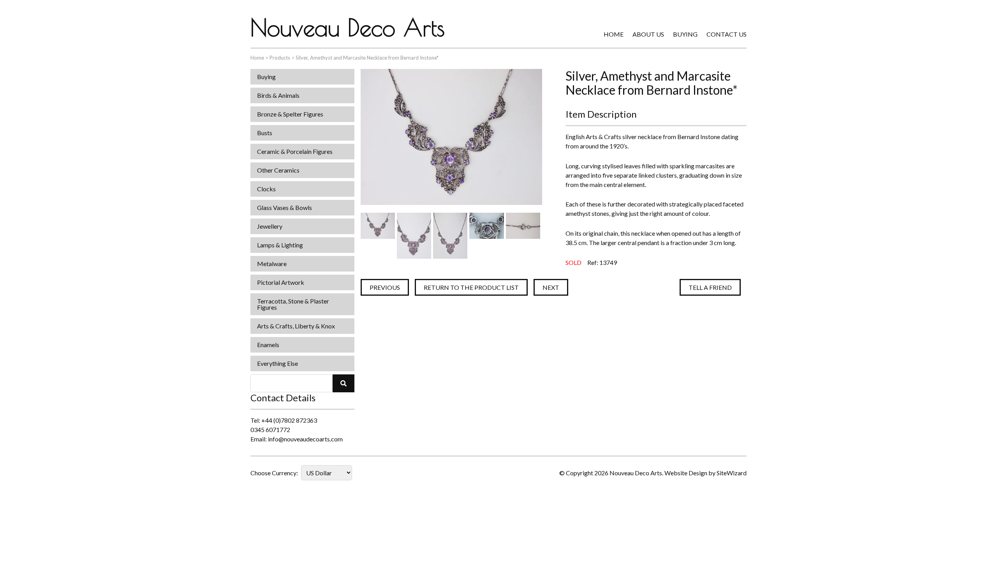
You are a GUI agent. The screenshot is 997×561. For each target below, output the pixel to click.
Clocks (266, 188)
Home (614, 34)
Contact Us (726, 34)
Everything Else (277, 363)
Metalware (272, 263)
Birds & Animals (278, 95)
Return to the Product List (471, 287)
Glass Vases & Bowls (284, 207)
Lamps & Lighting (280, 245)
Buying (685, 34)
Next (551, 287)
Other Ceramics (278, 170)
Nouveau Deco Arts (347, 27)
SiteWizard (732, 472)
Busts (264, 132)
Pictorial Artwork (280, 282)
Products (280, 58)
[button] (343, 383)
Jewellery (269, 226)
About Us (648, 34)
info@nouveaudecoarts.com (305, 439)
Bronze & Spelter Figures (290, 114)
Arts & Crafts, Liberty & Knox (296, 326)
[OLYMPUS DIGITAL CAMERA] (378, 235)
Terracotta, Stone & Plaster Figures (293, 304)
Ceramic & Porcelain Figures (295, 151)
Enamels (268, 344)
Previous (385, 287)
